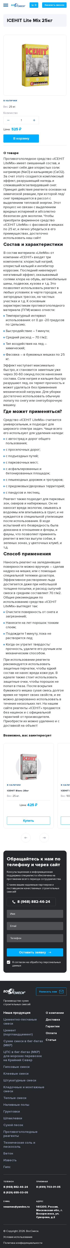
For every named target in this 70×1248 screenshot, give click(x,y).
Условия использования (17, 1237)
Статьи (51, 1040)
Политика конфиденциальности (22, 1243)
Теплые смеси (14, 1098)
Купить (28, 821)
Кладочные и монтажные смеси (23, 1089)
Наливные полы (16, 1105)
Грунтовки (11, 1112)
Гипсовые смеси (16, 1067)
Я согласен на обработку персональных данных (36, 964)
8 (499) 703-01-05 (48, 1187)
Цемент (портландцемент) (18, 1032)
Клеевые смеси (16, 1074)
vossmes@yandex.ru (16, 1206)
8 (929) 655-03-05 (15, 1192)
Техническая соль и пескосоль (19, 1145)
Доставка (53, 1019)
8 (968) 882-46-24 (15, 1187)
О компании (55, 1013)
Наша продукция (16, 1013)
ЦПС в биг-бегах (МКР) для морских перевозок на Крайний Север (22, 1056)
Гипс (7, 1167)
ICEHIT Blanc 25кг (18, 790)
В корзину (21, 138)
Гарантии (53, 1026)
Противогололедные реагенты (20, 1134)
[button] (26, 837)
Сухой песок (13, 1125)
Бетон (8, 1153)
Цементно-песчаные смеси (20, 1022)
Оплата (51, 1033)
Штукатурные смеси (19, 1080)
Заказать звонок (54, 5)
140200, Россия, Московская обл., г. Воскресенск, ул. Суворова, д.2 (49, 1212)
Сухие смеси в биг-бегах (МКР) (23, 1043)
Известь (10, 1160)
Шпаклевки (12, 1118)
